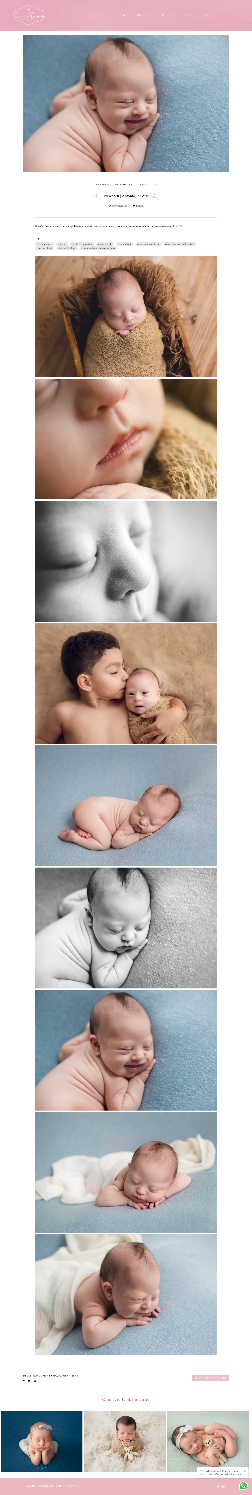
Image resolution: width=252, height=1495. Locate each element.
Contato (229, 15)
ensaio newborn (44, 244)
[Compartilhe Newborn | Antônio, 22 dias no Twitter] (29, 1381)
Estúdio (167, 15)
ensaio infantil (124, 244)
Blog (188, 15)
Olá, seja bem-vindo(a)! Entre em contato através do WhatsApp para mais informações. (220, 1472)
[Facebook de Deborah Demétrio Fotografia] (218, 1486)
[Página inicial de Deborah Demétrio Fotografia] (30, 15)
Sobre (207, 15)
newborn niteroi (44, 248)
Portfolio (144, 15)
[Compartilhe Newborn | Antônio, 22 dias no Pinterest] (35, 1381)
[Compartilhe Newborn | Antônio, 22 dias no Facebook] (24, 1381)
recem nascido (105, 244)
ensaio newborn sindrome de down (98, 248)
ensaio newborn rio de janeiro (179, 244)
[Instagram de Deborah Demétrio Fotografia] (223, 1486)
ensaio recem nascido (82, 244)
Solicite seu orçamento (210, 1378)
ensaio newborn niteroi (148, 244)
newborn (62, 244)
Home (121, 15)
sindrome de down (67, 248)
